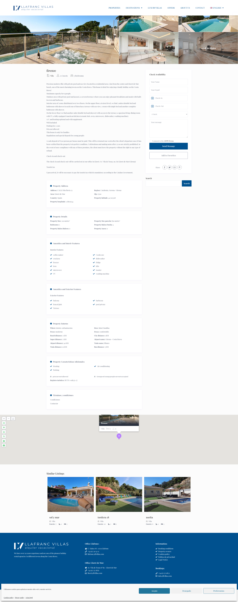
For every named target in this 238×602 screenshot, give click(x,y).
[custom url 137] (167, 494)
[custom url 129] (70, 494)
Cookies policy (9, 598)
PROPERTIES (114, 7)
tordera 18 (103, 517)
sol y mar (54, 517)
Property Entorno (60, 323)
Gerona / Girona (115, 190)
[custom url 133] (119, 494)
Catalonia (104, 190)
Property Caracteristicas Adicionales (69, 361)
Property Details (60, 216)
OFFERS (171, 7)
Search (149, 178)
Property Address (60, 186)
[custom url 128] (179, 167)
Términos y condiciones (63, 395)
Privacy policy (19, 598)
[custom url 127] (174, 167)
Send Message (168, 146)
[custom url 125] (165, 167)
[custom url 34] (33, 8)
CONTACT (200, 7)
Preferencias (218, 591)
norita (149, 517)
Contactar (54, 403)
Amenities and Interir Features (66, 243)
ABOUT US (185, 7)
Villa (52, 76)
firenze (104, 423)
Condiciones (55, 399)
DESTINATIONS (133, 7)
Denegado (186, 591)
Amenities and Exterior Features (67, 289)
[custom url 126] (169, 167)
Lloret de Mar (60, 194)
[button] (119, 436)
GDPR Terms (169, 141)
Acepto (154, 591)
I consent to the (163, 141)
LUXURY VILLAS (155, 7)
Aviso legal (29, 598)
